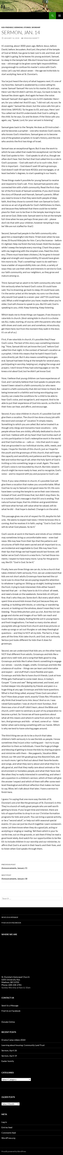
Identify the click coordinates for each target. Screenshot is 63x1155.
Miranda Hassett (31, 38)
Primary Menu (59, 15)
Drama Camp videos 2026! (13, 1040)
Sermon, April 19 (9, 1056)
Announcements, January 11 (14, 866)
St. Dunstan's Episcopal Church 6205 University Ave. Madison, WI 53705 (15, 979)
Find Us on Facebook (11, 923)
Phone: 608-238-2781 (11, 985)
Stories (27, 27)
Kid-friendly (7, 27)
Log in (4, 1122)
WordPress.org (8, 1138)
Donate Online (8, 1022)
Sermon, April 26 (9, 1050)
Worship (36, 27)
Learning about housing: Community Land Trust (23, 1045)
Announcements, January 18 (14, 877)
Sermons (18, 27)
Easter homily (7, 1061)
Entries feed (6, 1127)
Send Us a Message (9, 917)
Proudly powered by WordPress (13, 1151)
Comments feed (8, 1132)
